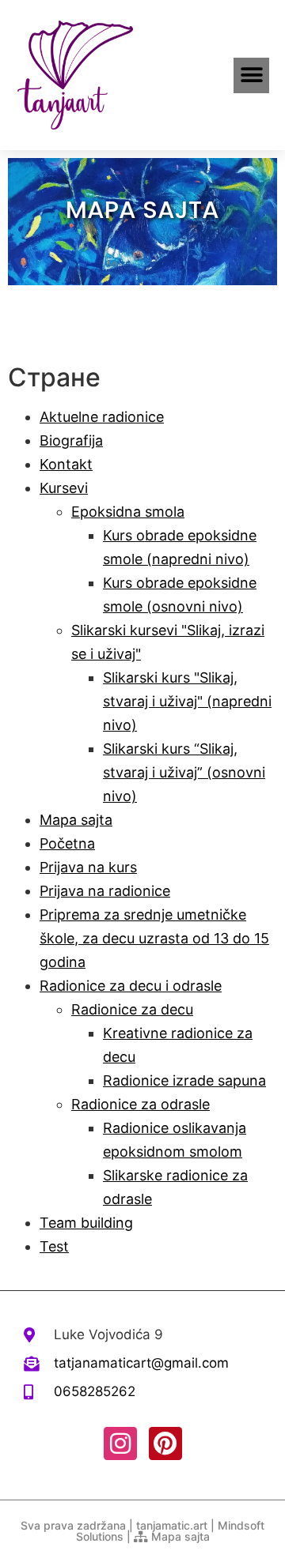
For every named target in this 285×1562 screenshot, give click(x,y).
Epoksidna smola (127, 511)
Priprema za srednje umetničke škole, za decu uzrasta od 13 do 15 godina (154, 938)
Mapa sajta (76, 819)
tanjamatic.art (171, 1525)
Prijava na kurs (88, 867)
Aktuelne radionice (102, 416)
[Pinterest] (165, 1443)
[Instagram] (120, 1443)
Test (54, 1246)
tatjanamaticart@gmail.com (141, 1363)
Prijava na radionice (105, 891)
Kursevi (64, 488)
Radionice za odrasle (140, 1104)
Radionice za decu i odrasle (131, 985)
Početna (67, 843)
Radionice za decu (132, 1009)
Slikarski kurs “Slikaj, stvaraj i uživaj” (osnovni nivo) (184, 772)
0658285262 (94, 1391)
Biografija (71, 440)
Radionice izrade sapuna (184, 1080)
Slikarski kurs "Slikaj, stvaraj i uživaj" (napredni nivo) (187, 701)
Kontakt (66, 464)
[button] (251, 75)
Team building (86, 1222)
